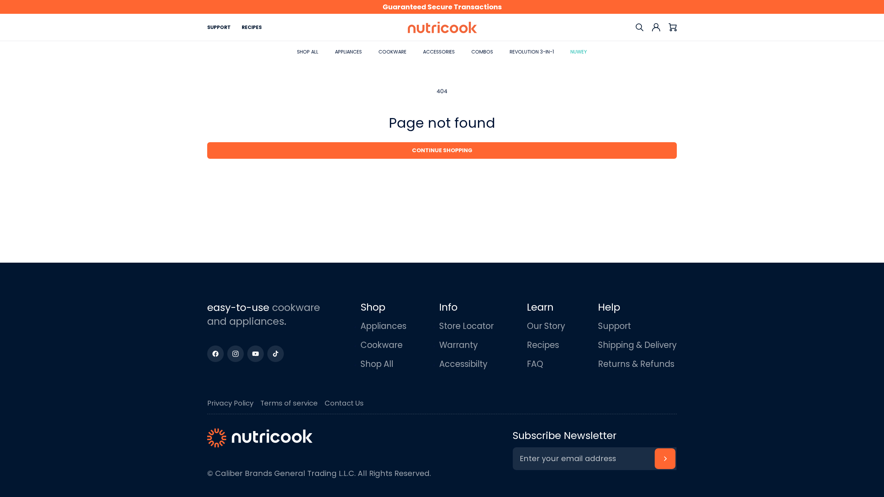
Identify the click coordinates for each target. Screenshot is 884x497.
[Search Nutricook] (639, 27)
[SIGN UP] (665, 458)
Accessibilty (463, 364)
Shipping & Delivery (637, 345)
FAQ (535, 364)
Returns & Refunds (636, 364)
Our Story (546, 326)
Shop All (377, 364)
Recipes (252, 27)
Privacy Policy (230, 403)
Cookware (382, 345)
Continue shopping (442, 150)
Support (219, 27)
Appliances (383, 326)
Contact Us (344, 403)
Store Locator (466, 326)
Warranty (458, 345)
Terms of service (289, 403)
